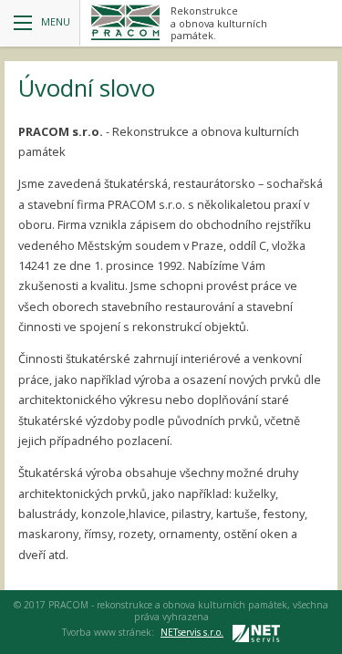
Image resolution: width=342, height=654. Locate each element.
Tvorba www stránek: (142, 632)
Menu (55, 21)
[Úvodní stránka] (125, 22)
